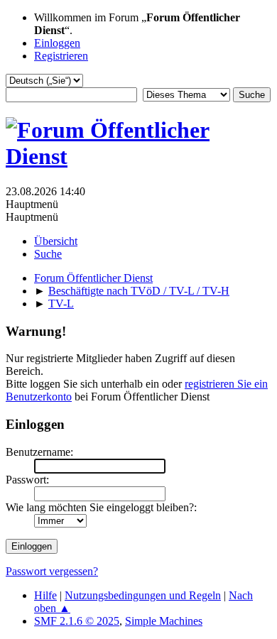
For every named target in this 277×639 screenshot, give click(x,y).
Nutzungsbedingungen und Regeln (143, 595)
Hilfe (45, 595)
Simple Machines (163, 621)
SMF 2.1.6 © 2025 (76, 621)
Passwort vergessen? (52, 571)
